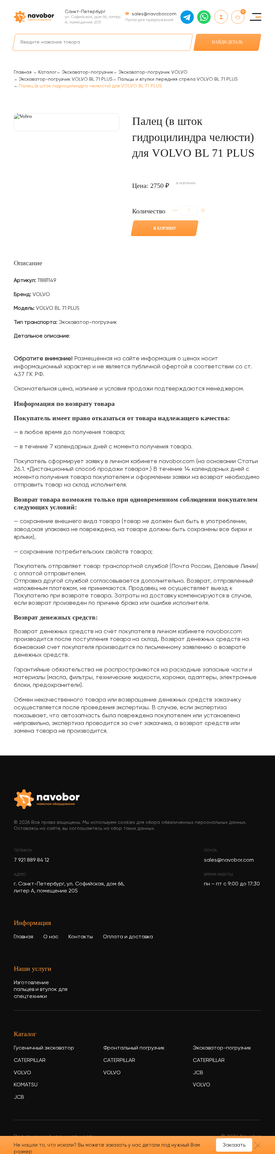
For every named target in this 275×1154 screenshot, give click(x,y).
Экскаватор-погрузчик (222, 1048)
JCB (19, 1097)
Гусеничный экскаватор (44, 1048)
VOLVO (22, 1073)
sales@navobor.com (229, 860)
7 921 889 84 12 (31, 860)
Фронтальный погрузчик (134, 1048)
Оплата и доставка (128, 937)
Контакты (80, 937)
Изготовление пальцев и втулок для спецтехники (40, 990)
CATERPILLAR (30, 1060)
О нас (50, 937)
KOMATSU (26, 1085)
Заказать (234, 1145)
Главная (23, 937)
